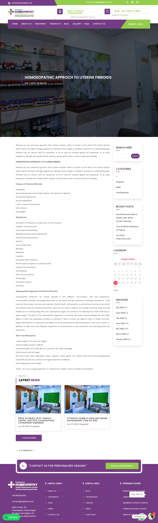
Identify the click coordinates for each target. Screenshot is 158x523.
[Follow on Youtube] (132, 2)
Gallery (77, 24)
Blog (66, 24)
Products (55, 24)
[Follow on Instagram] (137, 2)
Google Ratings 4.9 (22, 3)
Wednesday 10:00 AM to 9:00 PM (135, 503)
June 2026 (120, 313)
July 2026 (120, 307)
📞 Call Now (11, 517)
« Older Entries (28, 438)
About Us (26, 24)
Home (15, 24)
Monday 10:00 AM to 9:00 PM (134, 491)
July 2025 (120, 318)
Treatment (40, 24)
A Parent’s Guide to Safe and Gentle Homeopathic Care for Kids (87, 419)
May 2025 (120, 329)
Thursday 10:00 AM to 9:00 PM (134, 509)
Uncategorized (122, 192)
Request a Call (136, 24)
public (118, 187)
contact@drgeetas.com (100, 2)
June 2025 (120, 323)
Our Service (53, 497)
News (50, 509)
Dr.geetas (41, 83)
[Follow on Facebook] (127, 2)
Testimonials (92, 497)
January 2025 (122, 339)
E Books (89, 503)
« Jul (115, 290)
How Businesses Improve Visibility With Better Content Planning (126, 217)
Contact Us (53, 515)
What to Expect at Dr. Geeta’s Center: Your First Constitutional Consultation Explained (36, 420)
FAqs (50, 503)
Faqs (86, 24)
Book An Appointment (122, 466)
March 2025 (121, 334)
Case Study (91, 515)
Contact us (99, 24)
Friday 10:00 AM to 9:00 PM (133, 515)
